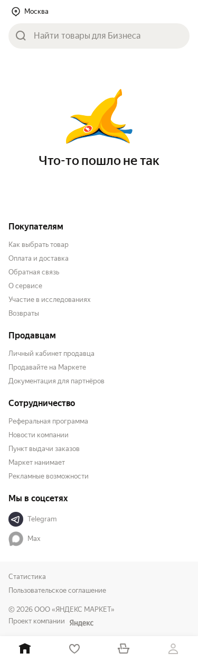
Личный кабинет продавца (51, 353)
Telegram (41, 519)
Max (34, 539)
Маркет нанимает (36, 462)
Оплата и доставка (38, 258)
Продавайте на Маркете (47, 367)
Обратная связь (33, 272)
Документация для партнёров (56, 381)
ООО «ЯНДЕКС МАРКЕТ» (74, 609)
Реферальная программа (48, 421)
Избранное (74, 649)
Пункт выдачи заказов (44, 449)
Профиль (173, 649)
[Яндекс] (81, 623)
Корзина (124, 649)
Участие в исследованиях (49, 300)
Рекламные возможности (48, 476)
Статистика (27, 577)
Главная (25, 649)
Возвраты (23, 313)
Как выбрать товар (38, 245)
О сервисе (25, 286)
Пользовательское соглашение (57, 590)
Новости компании (38, 435)
